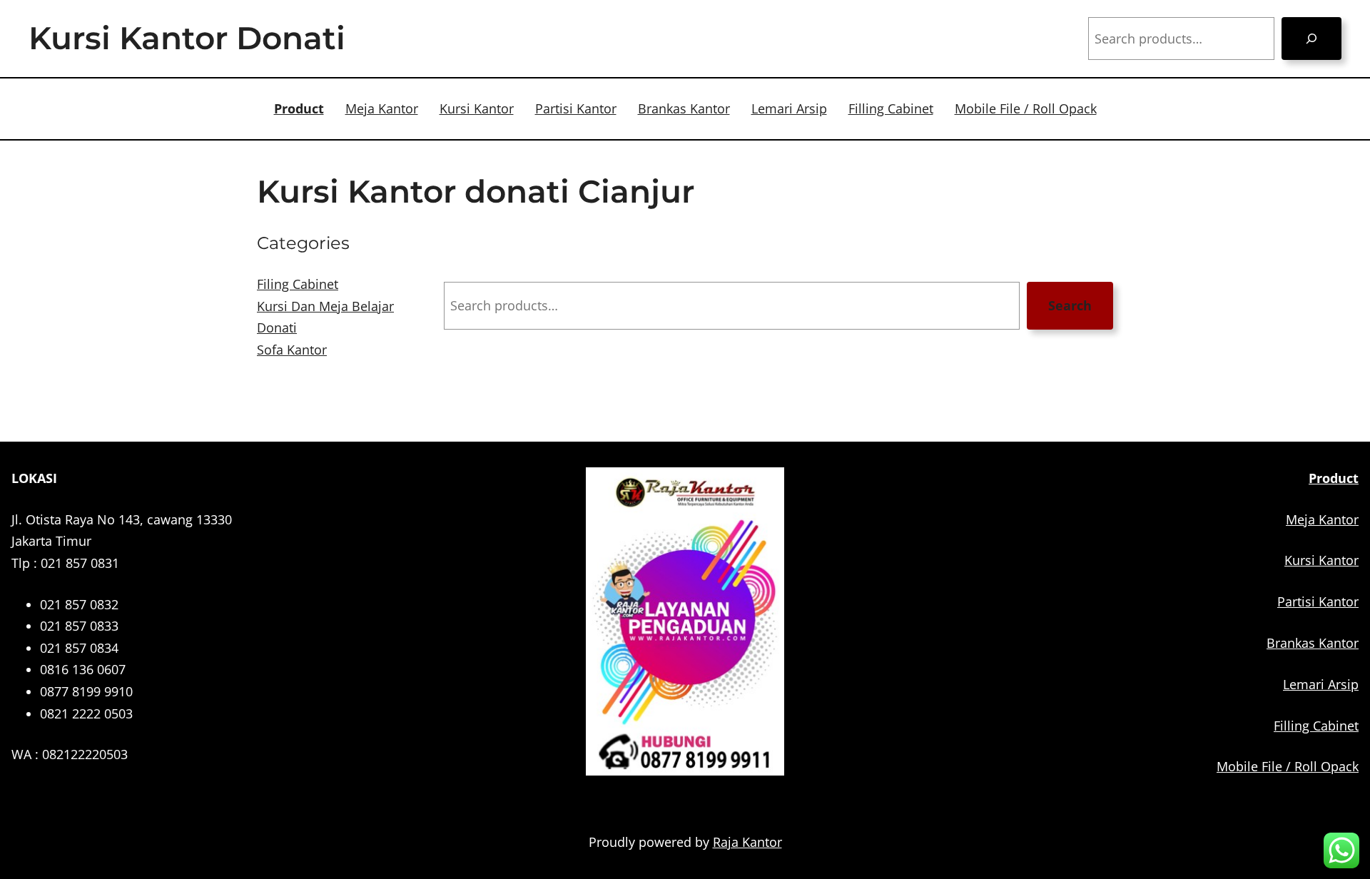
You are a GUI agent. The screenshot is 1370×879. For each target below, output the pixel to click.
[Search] (1311, 38)
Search (1070, 305)
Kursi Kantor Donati (187, 38)
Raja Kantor (747, 841)
